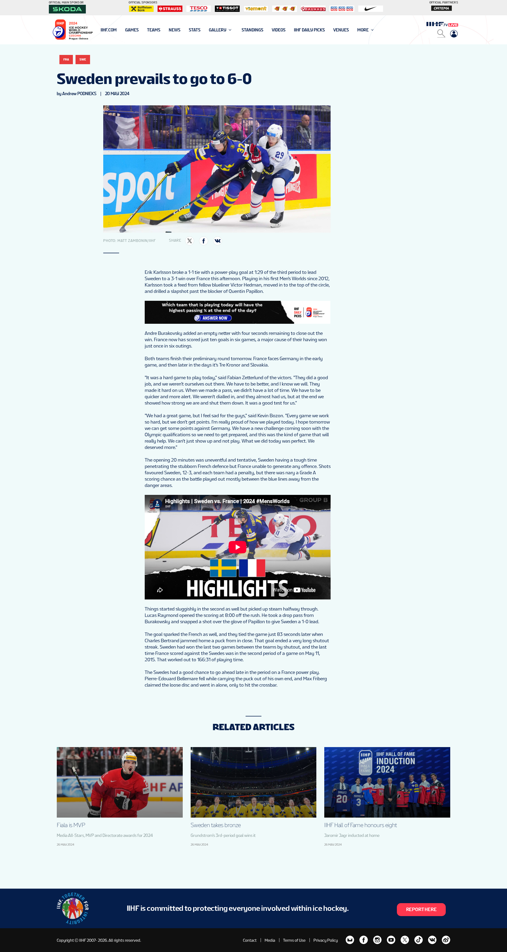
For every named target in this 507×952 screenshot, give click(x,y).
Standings (252, 30)
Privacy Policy (325, 940)
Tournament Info (119, 30)
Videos (278, 30)
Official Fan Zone (119, 30)
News (174, 30)
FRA (66, 59)
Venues (341, 30)
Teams (153, 30)
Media (270, 940)
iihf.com (109, 30)
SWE (82, 59)
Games (132, 30)
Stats (194, 30)
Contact (250, 940)
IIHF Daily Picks (309, 30)
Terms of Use (294, 940)
